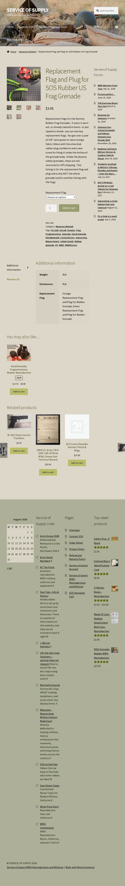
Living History (67, 237)
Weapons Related (27, 51)
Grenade (66, 234)
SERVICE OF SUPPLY (27, 10)
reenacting (81, 237)
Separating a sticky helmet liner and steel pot (108, 204)
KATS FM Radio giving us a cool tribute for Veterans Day (108, 187)
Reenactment (52, 241)
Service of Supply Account (53, 26)
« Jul (9, 568)
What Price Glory (49, 806)
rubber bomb (66, 241)
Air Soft (54, 230)
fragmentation (53, 234)
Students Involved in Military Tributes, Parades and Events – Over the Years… (108, 169)
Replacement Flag (56, 192)
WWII (61, 245)
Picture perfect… (106, 94)
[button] (35, 71)
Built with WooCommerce (80, 867)
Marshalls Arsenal (50, 685)
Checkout (74, 530)
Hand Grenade (79, 234)
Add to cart (69, 207)
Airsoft (63, 230)
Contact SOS (26, 26)
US (56, 245)
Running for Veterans (104, 117)
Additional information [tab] (14, 267)
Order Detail (76, 542)
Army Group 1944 (49, 536)
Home (10, 26)
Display (71, 230)
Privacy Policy (76, 549)
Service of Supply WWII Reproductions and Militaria (35, 867)
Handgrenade (52, 237)
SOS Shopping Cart (17, 39)
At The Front (47, 567)
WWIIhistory (71, 245)
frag (78, 230)
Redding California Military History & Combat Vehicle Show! (107, 153)
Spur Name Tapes (49, 785)
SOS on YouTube (49, 764)
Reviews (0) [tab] (13, 279)
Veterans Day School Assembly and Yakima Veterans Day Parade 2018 (106, 134)
